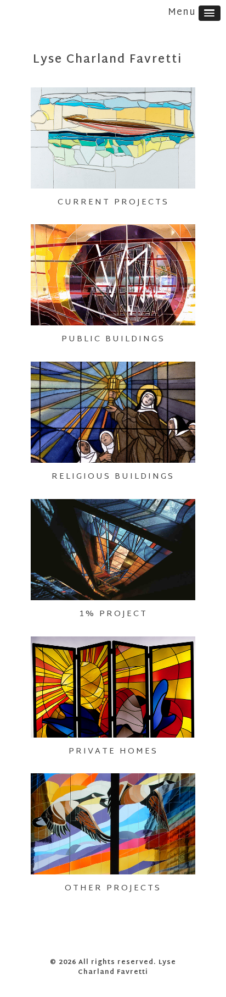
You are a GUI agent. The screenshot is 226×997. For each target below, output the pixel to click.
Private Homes (113, 751)
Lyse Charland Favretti (107, 60)
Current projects (113, 202)
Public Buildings (113, 339)
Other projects (113, 888)
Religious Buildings (113, 476)
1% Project (113, 614)
